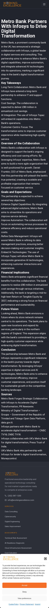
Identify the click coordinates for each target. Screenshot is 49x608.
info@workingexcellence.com (21, 500)
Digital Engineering (12, 521)
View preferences (24, 598)
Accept (24, 585)
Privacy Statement (27, 604)
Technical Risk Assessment (16, 538)
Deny (24, 592)
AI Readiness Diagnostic (14, 543)
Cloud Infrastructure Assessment (18, 548)
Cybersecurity (10, 517)
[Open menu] (44, 4)
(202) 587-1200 (14, 496)
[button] (45, 558)
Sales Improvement (13, 526)
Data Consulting (11, 512)
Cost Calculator (11, 553)
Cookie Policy (14, 604)
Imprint (37, 604)
